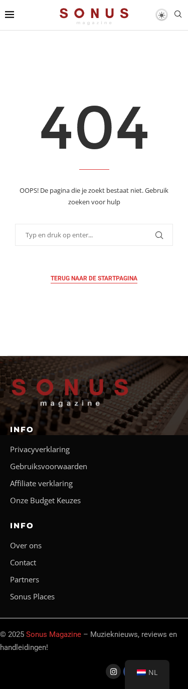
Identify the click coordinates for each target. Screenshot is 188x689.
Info (22, 429)
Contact (23, 562)
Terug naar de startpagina (94, 278)
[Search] (178, 15)
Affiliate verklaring (41, 483)
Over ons (26, 545)
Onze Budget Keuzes (45, 500)
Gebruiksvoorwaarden (48, 466)
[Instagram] (113, 671)
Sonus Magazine (53, 634)
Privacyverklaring (40, 449)
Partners (24, 579)
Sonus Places (32, 596)
